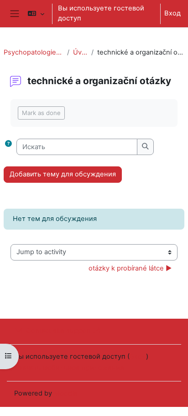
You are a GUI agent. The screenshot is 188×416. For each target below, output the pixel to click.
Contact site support (58, 330)
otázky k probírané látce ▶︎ (130, 268)
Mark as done (41, 112)
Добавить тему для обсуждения (63, 174)
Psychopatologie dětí (33, 52)
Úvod (80, 52)
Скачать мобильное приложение (69, 368)
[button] (36, 13)
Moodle (66, 393)
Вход (172, 13)
